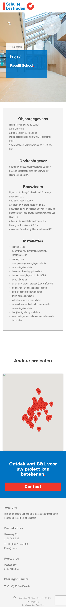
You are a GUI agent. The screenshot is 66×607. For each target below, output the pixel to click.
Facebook (9, 517)
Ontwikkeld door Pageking (33, 605)
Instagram (19, 517)
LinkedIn (32, 517)
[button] (46, 412)
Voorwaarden (33, 602)
